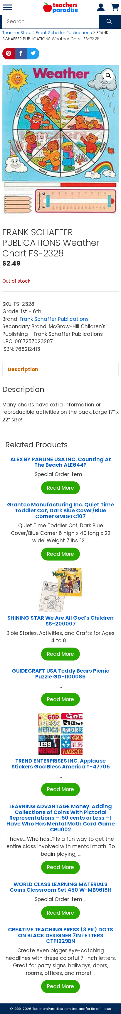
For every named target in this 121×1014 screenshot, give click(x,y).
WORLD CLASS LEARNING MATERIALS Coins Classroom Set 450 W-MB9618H (61, 887)
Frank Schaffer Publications (64, 33)
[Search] (109, 22)
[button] (108, 75)
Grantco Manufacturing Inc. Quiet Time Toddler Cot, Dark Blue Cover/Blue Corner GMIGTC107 (60, 510)
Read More (60, 487)
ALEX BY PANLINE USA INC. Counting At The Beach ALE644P (60, 462)
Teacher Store (16, 33)
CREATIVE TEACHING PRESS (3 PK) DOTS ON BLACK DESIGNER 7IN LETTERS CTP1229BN (60, 935)
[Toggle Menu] (7, 7)
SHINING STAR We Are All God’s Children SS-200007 (60, 620)
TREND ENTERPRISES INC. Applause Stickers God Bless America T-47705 (60, 763)
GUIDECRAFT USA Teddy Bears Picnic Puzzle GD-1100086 (60, 673)
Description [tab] (23, 369)
